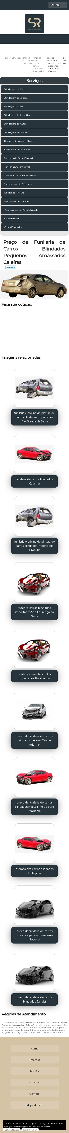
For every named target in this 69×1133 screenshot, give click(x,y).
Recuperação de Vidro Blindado (21, 209)
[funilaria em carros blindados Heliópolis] (34, 842)
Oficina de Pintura (14, 192)
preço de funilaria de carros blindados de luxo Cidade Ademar (35, 740)
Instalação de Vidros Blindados (20, 175)
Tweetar (10, 267)
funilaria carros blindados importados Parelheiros (34, 676)
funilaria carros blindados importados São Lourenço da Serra (34, 612)
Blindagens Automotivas (17, 115)
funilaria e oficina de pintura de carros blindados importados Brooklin (34, 546)
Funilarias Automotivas (17, 166)
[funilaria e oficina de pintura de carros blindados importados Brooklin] (34, 515)
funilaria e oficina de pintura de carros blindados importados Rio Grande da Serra (34, 417)
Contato (34, 1093)
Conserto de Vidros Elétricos (19, 140)
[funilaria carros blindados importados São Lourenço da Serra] (34, 581)
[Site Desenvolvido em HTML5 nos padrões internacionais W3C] (30, 1129)
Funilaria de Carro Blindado (19, 158)
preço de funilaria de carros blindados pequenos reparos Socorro (34, 935)
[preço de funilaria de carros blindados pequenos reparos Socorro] (34, 904)
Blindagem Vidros (14, 106)
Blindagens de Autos (15, 123)
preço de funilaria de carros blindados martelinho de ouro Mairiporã (34, 807)
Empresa (34, 1059)
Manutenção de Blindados (18, 184)
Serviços (34, 80)
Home (35, 1048)
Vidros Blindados (13, 227)
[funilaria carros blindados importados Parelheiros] (34, 647)
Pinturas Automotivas (16, 201)
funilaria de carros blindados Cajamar (34, 481)
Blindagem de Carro (15, 89)
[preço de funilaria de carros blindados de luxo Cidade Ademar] (34, 709)
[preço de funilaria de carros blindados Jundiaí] (34, 970)
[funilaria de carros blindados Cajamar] (34, 452)
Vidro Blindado (12, 218)
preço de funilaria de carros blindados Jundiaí (35, 999)
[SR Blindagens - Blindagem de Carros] (34, 22)
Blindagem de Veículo (16, 97)
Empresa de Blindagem (17, 149)
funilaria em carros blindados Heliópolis (34, 871)
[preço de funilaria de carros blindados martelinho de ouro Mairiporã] (34, 776)
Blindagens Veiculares (16, 132)
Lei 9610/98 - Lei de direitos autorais (46, 1032)
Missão (34, 1071)
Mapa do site (34, 1105)
